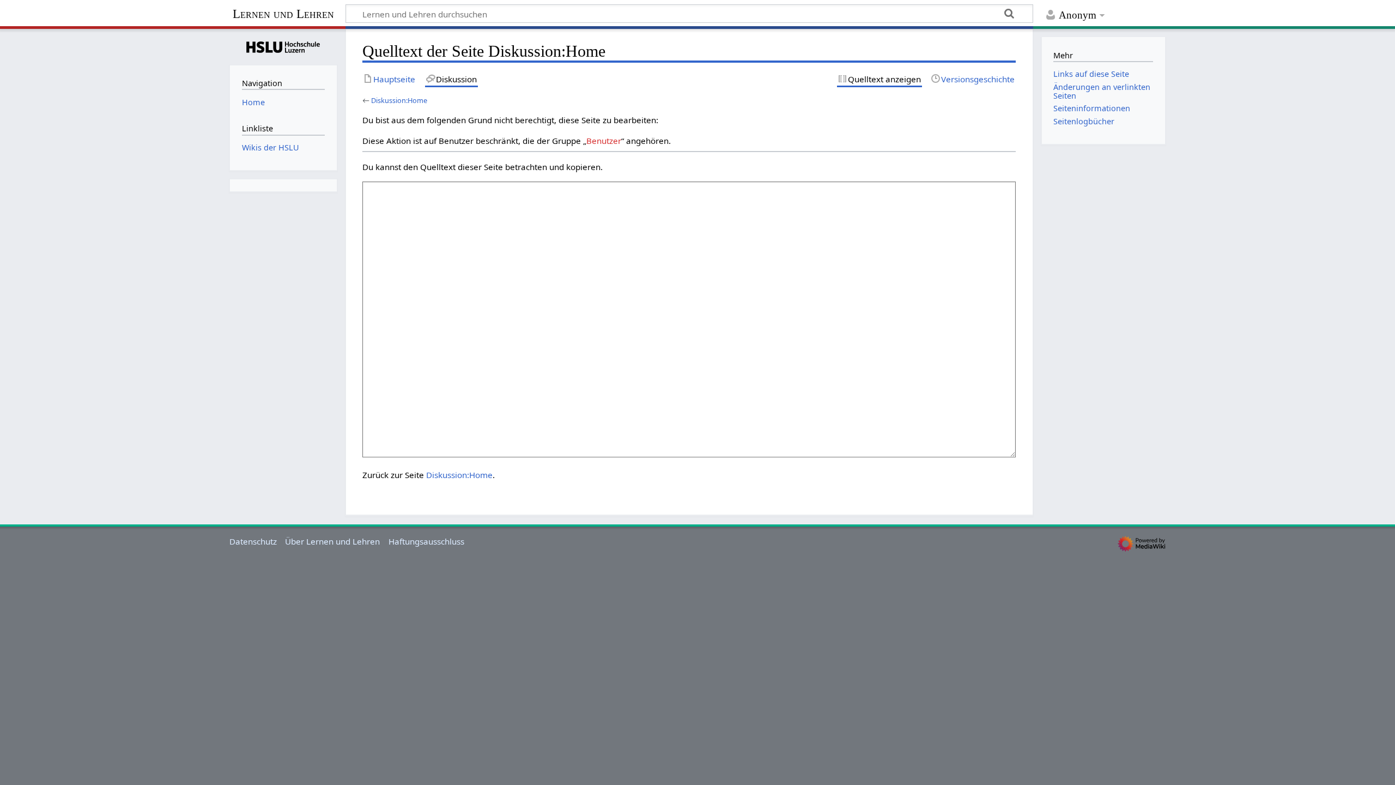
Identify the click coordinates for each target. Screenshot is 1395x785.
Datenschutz (253, 541)
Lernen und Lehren (283, 14)
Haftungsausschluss (426, 541)
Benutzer (603, 140)
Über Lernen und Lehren (332, 541)
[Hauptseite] (283, 46)
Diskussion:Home (399, 100)
